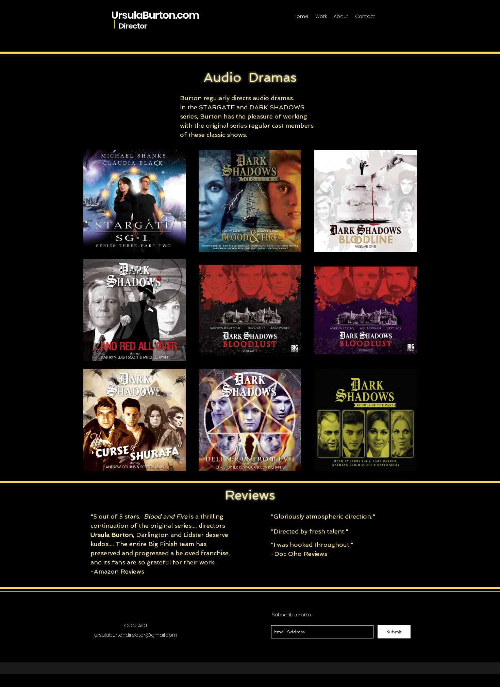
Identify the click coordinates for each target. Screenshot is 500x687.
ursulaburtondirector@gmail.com (135, 634)
